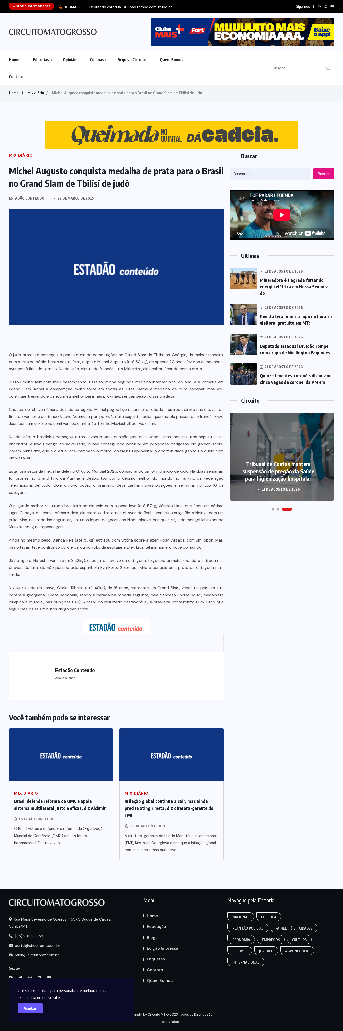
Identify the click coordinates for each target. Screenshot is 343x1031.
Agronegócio (297, 951)
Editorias (41, 59)
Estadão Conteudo (37, 819)
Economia (241, 940)
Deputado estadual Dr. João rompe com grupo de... (132, 7)
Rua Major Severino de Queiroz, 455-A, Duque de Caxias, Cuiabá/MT (60, 923)
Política (268, 917)
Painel (281, 928)
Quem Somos (171, 59)
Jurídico (266, 951)
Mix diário (35, 92)
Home (14, 59)
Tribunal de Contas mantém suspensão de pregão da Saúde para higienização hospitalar (278, 471)
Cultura (299, 940)
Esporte (239, 951)
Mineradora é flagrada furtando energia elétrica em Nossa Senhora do (294, 286)
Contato (16, 76)
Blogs (152, 937)
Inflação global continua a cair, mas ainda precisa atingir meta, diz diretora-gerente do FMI (169, 808)
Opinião (69, 59)
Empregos (271, 940)
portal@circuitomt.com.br (37, 945)
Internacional (246, 962)
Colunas (97, 59)
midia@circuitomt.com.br (36, 955)
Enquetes (156, 959)
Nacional (240, 917)
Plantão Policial (248, 928)
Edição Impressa (162, 948)
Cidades (306, 928)
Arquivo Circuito (132, 59)
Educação (156, 926)
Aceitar (30, 1008)
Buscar (324, 173)
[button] (273, 509)
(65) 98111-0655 (28, 936)
